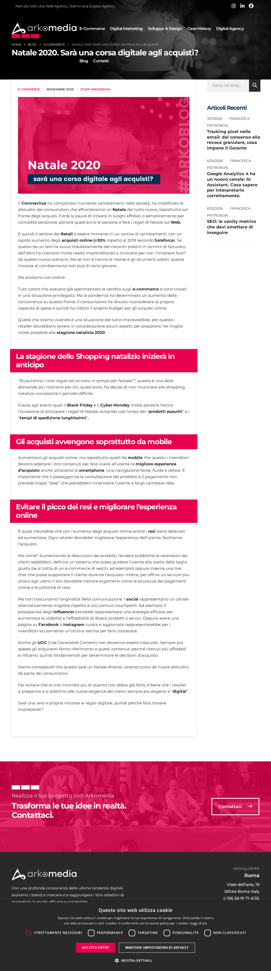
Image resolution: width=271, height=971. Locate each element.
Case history (199, 28)
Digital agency (230, 28)
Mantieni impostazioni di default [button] (157, 947)
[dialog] (135, 936)
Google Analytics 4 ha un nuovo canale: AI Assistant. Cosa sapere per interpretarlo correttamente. (232, 184)
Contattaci (231, 806)
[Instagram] (233, 6)
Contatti (101, 60)
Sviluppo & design (165, 28)
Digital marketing (126, 28)
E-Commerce (29, 89)
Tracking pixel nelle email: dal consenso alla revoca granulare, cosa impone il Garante (233, 140)
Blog (83, 60)
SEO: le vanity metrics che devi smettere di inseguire (231, 227)
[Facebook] (251, 6)
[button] (135, 961)
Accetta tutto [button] (95, 947)
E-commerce (92, 28)
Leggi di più (198, 923)
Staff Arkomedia (95, 89)
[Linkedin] (242, 6)
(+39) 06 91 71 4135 (241, 898)
